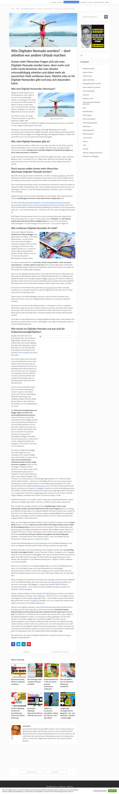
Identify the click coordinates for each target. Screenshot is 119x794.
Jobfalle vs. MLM (88, 98)
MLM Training (87, 115)
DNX (64, 157)
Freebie (29, 598)
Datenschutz (61, 786)
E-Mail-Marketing (50, 593)
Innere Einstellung (88, 91)
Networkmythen (88, 134)
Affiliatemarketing (89, 68)
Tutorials (85, 149)
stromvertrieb (87, 138)
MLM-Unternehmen (89, 119)
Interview (86, 95)
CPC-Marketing (26, 589)
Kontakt (107, 2)
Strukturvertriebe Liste (99, 2)
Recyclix (14, 488)
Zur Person (90, 2)
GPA (47, 486)
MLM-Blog (53, 2)
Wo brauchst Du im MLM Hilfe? (71, 2)
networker (26, 652)
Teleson (85, 141)
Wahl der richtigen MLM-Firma (92, 153)
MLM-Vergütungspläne (90, 123)
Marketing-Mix (57, 582)
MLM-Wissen (87, 126)
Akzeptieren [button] (112, 790)
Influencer (51, 279)
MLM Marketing (88, 111)
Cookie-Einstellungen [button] (100, 790)
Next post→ (56, 772)
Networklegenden (88, 130)
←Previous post (30, 772)
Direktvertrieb (87, 76)
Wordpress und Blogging (90, 156)
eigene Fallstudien (88, 80)
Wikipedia (17, 95)
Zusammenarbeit (83, 2)
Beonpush (41, 486)
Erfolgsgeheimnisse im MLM (92, 83)
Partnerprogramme (49, 288)
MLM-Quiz (59, 2)
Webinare (36, 601)
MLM (84, 108)
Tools (84, 145)
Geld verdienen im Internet (60, 652)
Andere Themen (88, 72)
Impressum (70, 786)
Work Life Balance (60, 176)
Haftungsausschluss (51, 786)
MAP (36, 486)
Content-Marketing (40, 543)
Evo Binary (21, 488)
